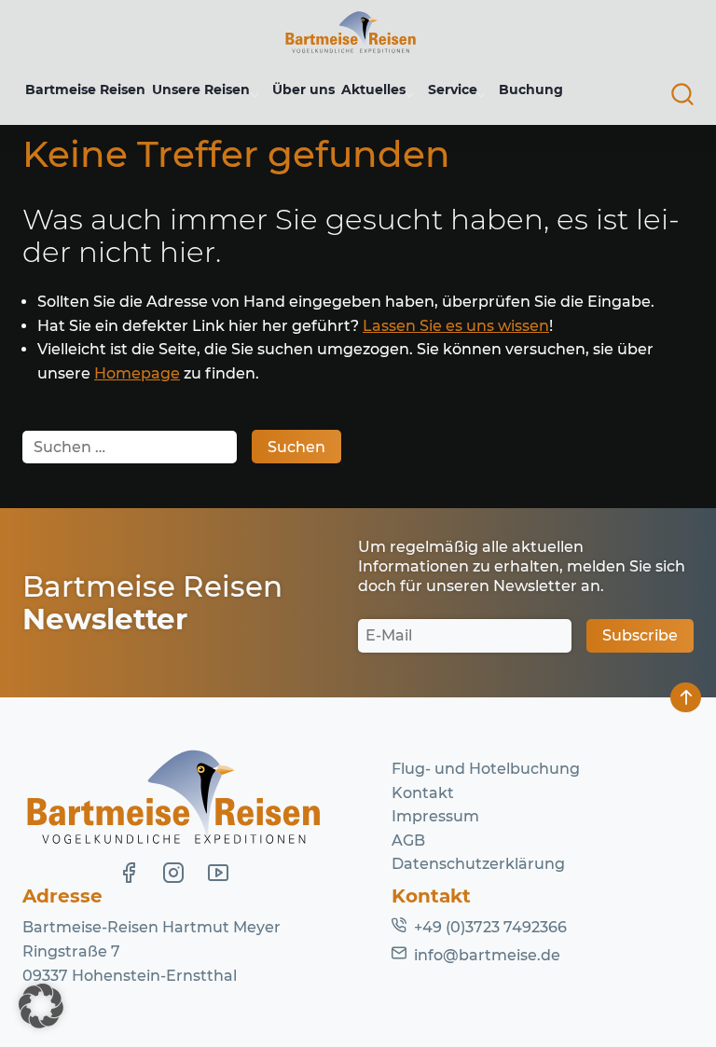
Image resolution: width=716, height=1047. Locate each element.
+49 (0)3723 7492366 (490, 927)
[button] (41, 1006)
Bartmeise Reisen (85, 89)
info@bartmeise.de (487, 955)
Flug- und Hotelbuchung (486, 769)
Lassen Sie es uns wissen (456, 326)
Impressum (435, 816)
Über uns (303, 89)
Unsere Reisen (201, 89)
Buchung (531, 89)
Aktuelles (373, 89)
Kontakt (423, 793)
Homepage (137, 373)
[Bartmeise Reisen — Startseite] (350, 32)
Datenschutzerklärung (478, 864)
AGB (408, 840)
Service (452, 89)
